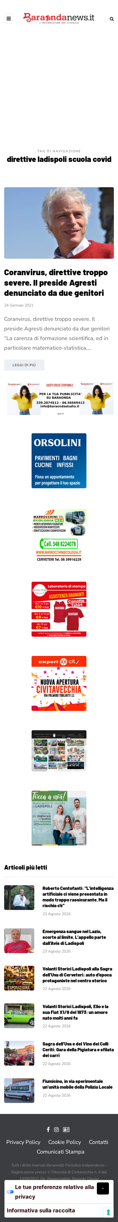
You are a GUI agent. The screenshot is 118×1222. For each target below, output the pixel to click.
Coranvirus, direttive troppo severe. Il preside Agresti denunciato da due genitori (56, 282)
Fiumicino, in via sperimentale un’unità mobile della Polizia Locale (78, 1083)
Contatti (98, 1142)
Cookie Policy (64, 1142)
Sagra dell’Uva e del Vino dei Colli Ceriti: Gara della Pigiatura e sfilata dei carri (78, 1049)
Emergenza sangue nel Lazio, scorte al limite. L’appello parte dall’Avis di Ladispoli (74, 937)
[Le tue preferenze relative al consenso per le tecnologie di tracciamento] (108, 1212)
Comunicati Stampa (61, 1151)
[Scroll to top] (103, 1188)
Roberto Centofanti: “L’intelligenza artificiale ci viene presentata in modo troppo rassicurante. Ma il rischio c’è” (78, 896)
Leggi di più (24, 365)
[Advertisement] (59, 86)
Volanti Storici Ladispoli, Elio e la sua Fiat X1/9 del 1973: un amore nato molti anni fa (75, 1012)
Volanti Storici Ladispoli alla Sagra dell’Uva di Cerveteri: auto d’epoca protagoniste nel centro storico (77, 974)
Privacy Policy (23, 1142)
